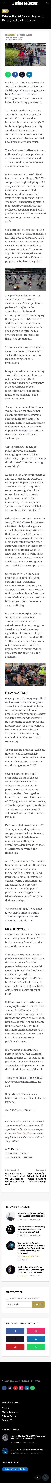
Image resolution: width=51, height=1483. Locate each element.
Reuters (11, 35)
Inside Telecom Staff (30, 1257)
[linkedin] (29, 75)
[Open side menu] (3, 3)
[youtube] (15, 1347)
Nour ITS (17, 1442)
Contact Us (7, 1420)
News (5, 11)
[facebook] (15, 75)
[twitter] (22, 75)
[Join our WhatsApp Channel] (41, 1477)
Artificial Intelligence (17, 1153)
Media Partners (9, 1412)
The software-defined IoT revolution (27, 1449)
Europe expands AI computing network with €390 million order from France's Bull (31, 1229)
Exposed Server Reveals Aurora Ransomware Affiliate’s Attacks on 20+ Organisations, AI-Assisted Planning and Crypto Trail (31, 1248)
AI (17, 1149)
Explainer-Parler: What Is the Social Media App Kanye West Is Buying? (36, 1177)
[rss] (36, 1339)
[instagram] (36, 1331)
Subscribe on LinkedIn (15, 1469)
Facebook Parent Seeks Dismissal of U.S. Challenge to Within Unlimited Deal (15, 1179)
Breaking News (13, 1157)
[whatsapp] (8, 75)
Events (5, 1408)
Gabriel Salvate (20, 1453)
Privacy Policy (9, 1416)
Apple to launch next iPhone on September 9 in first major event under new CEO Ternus (30, 1269)
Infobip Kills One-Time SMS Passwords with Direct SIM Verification (28, 1437)
